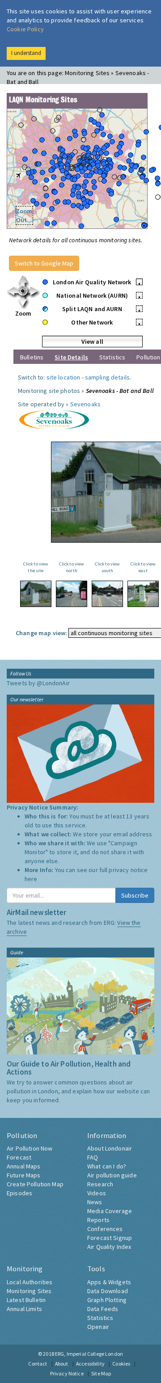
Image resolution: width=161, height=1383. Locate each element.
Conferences (105, 1229)
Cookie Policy (25, 29)
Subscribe (134, 895)
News (94, 1202)
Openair (98, 1327)
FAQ (92, 1157)
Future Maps (24, 1175)
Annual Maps (24, 1166)
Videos (96, 1193)
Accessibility (90, 1363)
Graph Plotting (107, 1300)
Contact (37, 1363)
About (61, 1363)
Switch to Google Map (44, 263)
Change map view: (41, 633)
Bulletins (31, 357)
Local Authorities (29, 1282)
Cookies (121, 1363)
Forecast (19, 1157)
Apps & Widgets (109, 1282)
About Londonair (109, 1148)
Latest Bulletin (26, 1300)
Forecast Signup (109, 1238)
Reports (98, 1220)
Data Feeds (102, 1309)
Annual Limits (24, 1309)
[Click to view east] (143, 594)
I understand (26, 53)
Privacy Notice (67, 1373)
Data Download (107, 1291)
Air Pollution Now (29, 1148)
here (31, 879)
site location (63, 377)
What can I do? (106, 1166)
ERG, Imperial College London (89, 1353)
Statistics (112, 357)
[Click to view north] (71, 594)
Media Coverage (109, 1211)
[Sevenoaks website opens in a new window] (53, 419)
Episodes (19, 1193)
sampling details (107, 377)
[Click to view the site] (35, 594)
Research (100, 1184)
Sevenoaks (85, 404)
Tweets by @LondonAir (38, 683)
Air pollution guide (112, 1175)
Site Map (101, 1373)
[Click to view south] (107, 594)
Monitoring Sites (29, 1291)
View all (92, 341)
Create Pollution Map (35, 1184)
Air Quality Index (109, 1247)
